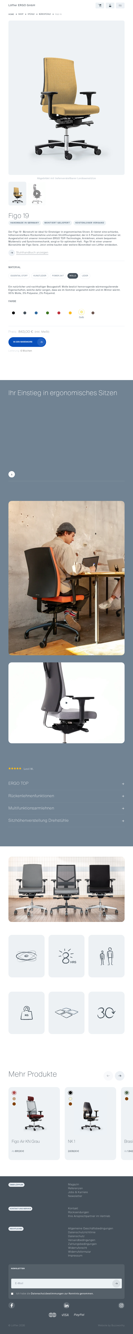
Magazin (73, 1184)
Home (11, 14)
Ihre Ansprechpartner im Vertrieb (89, 1216)
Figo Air (77, 453)
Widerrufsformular (79, 1252)
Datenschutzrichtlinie (82, 1232)
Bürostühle (45, 14)
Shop (20, 14)
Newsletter (75, 1196)
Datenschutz (76, 1236)
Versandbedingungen (81, 1240)
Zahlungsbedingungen (82, 1244)
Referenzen (75, 1188)
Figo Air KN (99, 453)
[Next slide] (120, 1076)
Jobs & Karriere (78, 1192)
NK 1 (71, 1142)
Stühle (31, 14)
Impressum (75, 1256)
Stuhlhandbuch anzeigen (32, 252)
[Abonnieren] (116, 1284)
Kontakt (73, 1208)
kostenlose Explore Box (52, 474)
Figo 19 (58, 14)
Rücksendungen (78, 1212)
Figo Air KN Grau (26, 1142)
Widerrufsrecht (77, 1248)
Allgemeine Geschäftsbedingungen (90, 1228)
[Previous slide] (108, 1076)
